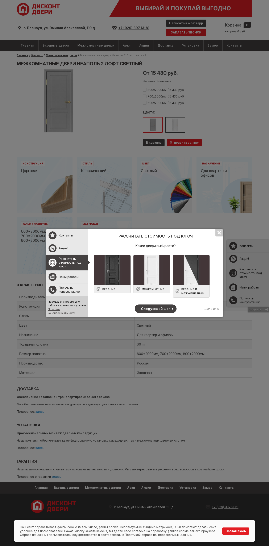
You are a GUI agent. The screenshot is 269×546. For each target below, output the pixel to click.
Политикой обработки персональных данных (158, 535)
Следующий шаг (155, 309)
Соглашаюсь (235, 531)
